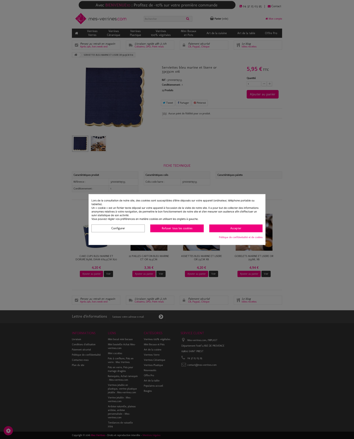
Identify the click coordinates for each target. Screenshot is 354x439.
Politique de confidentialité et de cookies (241, 237)
